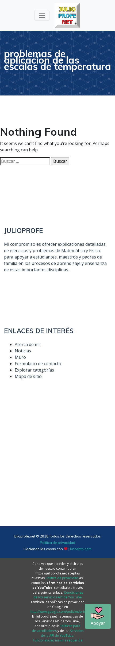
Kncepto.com (80, 549)
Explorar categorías (34, 370)
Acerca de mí (27, 344)
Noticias (23, 351)
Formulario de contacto (38, 363)
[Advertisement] (57, 464)
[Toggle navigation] (41, 15)
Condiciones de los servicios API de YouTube (58, 594)
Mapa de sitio (28, 376)
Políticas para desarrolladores (56, 628)
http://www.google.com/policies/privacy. (60, 611)
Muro (20, 357)
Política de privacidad (57, 542)
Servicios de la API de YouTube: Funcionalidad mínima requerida (58, 635)
